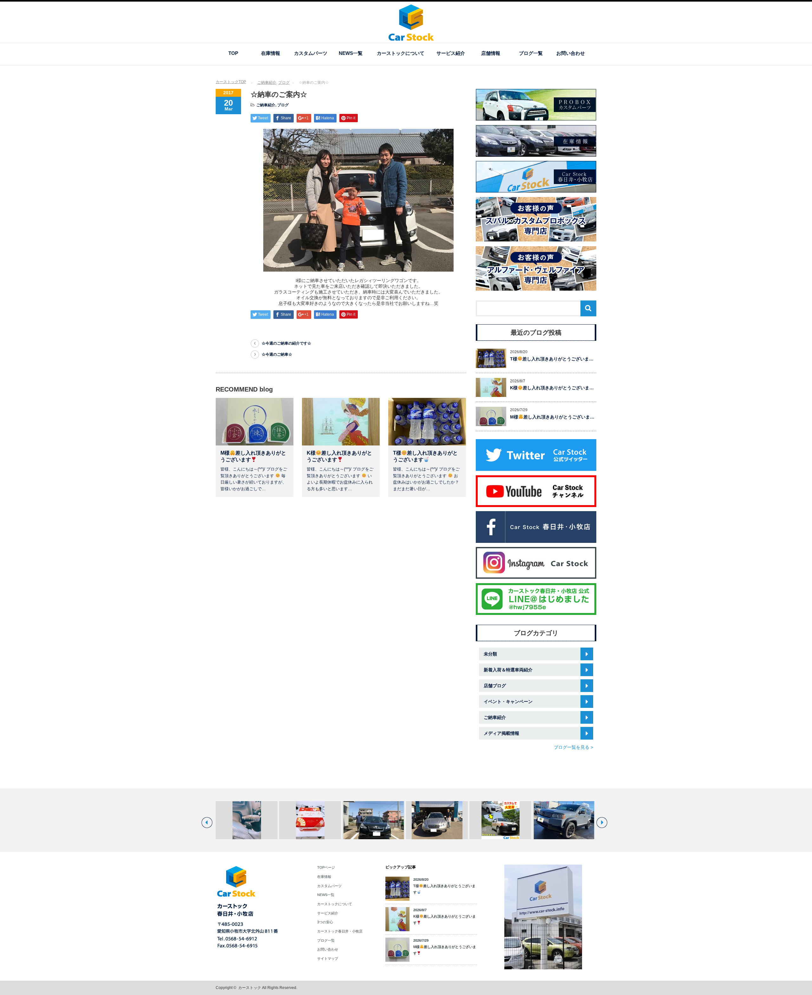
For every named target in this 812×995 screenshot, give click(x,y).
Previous (207, 822)
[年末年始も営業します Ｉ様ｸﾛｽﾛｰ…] (564, 820)
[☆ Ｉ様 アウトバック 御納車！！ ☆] (437, 820)
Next (601, 822)
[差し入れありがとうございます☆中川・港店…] (310, 820)
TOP (233, 53)
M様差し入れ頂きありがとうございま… (552, 416)
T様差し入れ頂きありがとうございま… (551, 358)
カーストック (249, 987)
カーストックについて (400, 53)
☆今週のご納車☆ (277, 354)
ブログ (284, 82)
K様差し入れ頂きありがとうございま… (552, 387)
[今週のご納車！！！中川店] (373, 820)
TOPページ (326, 867)
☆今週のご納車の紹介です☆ (286, 343)
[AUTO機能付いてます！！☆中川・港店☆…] (247, 820)
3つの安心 (325, 922)
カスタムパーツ (310, 53)
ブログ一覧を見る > (573, 747)
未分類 (490, 653)
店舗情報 (490, 53)
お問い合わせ (570, 53)
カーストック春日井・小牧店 (340, 931)
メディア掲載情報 (501, 733)
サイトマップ (327, 958)
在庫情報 (270, 53)
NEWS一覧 (351, 53)
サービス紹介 (450, 53)
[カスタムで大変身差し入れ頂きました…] (500, 820)
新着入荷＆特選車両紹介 (508, 669)
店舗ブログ (495, 685)
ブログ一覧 (531, 53)
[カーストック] (411, 38)
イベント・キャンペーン (508, 701)
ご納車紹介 (266, 82)
